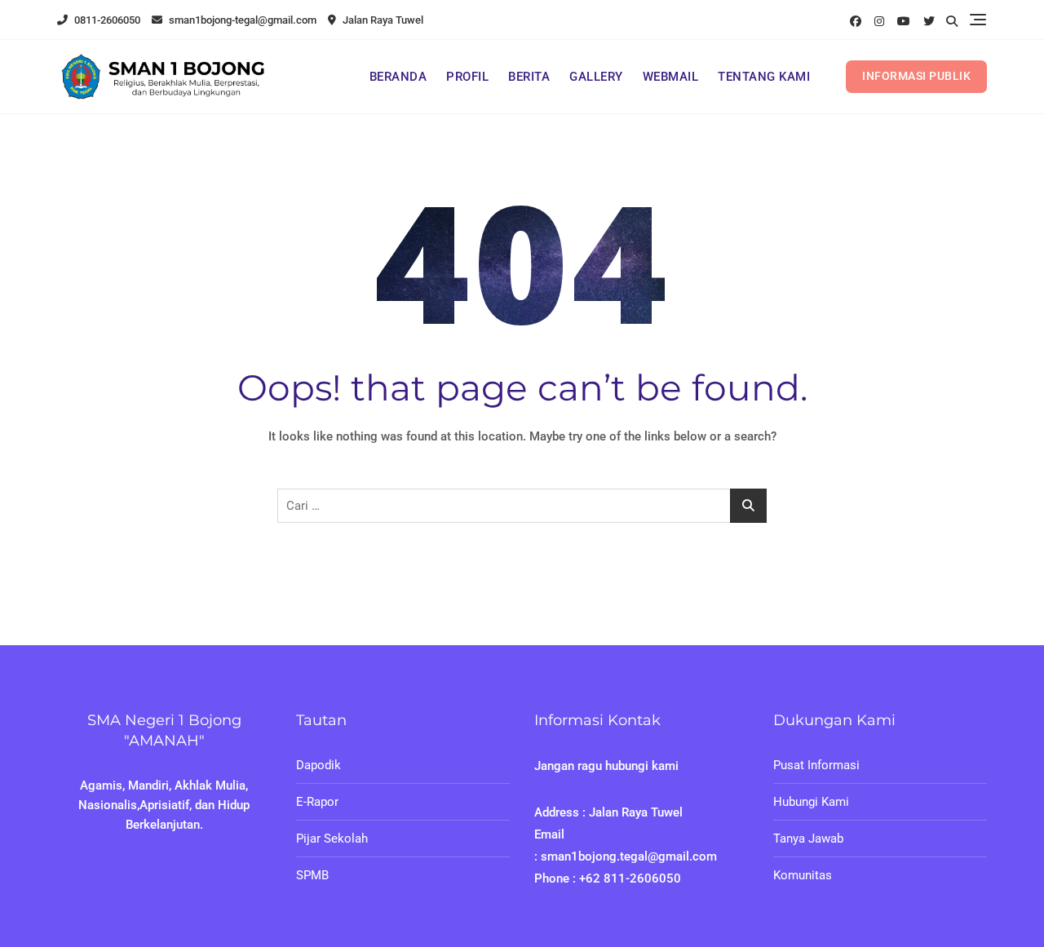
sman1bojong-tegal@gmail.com (241, 20)
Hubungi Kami (811, 801)
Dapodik (318, 765)
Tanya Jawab (808, 838)
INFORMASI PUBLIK (916, 75)
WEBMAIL (671, 76)
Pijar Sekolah (332, 838)
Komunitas (802, 875)
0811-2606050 (106, 20)
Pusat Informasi (816, 765)
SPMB (312, 875)
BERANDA (398, 76)
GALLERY (596, 76)
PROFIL (467, 76)
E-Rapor (317, 801)
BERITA (529, 76)
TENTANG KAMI (764, 76)
